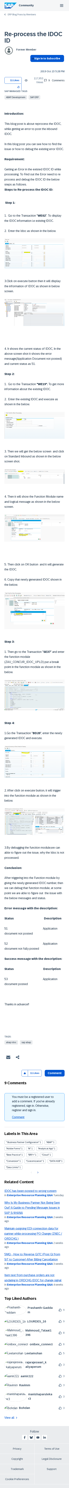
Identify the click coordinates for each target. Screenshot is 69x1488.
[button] (19, 87)
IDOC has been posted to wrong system (30, 1190)
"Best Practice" (13, 1155)
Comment (18, 1117)
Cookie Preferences (17, 1479)
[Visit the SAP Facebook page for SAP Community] (24, 1437)
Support (52, 1469)
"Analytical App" (46, 1148)
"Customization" (34, 1161)
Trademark (17, 1469)
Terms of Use (51, 1448)
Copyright (17, 1458)
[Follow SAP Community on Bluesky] (31, 1437)
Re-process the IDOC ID (33, 37)
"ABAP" (49, 1142)
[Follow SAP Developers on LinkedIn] (44, 1437)
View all (9, 1417)
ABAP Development (15, 97)
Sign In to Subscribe (47, 58)
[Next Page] (37, 1172)
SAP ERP (34, 97)
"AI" (29, 1148)
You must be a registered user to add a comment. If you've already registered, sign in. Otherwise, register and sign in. (33, 1103)
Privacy (17, 1448)
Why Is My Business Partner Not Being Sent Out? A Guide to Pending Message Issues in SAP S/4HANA (32, 1207)
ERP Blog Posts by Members (22, 14)
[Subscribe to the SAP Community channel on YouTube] (37, 1437)
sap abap (26, 1042)
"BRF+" (31, 1155)
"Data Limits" (12, 1167)
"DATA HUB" (55, 1161)
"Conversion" (12, 1161)
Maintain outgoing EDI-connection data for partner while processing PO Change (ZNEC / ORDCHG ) (33, 1233)
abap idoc (11, 1042)
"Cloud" (45, 1155)
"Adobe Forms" (13, 1148)
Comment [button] (55, 1073)
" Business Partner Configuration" (22, 1142)
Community (26, 5)
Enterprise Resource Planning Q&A (30, 1195)
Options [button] (32, 65)
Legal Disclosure (52, 1458)
